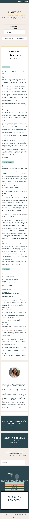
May (11, 516)
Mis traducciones (9, 31)
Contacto (14, 483)
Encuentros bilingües (9, 38)
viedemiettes (17, 516)
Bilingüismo (14, 36)
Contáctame (14, 504)
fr (25, 1)
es (27, 1)
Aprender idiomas (20, 38)
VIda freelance (9, 32)
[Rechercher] (26, 462)
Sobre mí (14, 487)
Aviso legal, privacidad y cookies (14, 55)
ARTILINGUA (14, 489)
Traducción (14, 28)
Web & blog (20, 31)
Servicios (14, 485)
